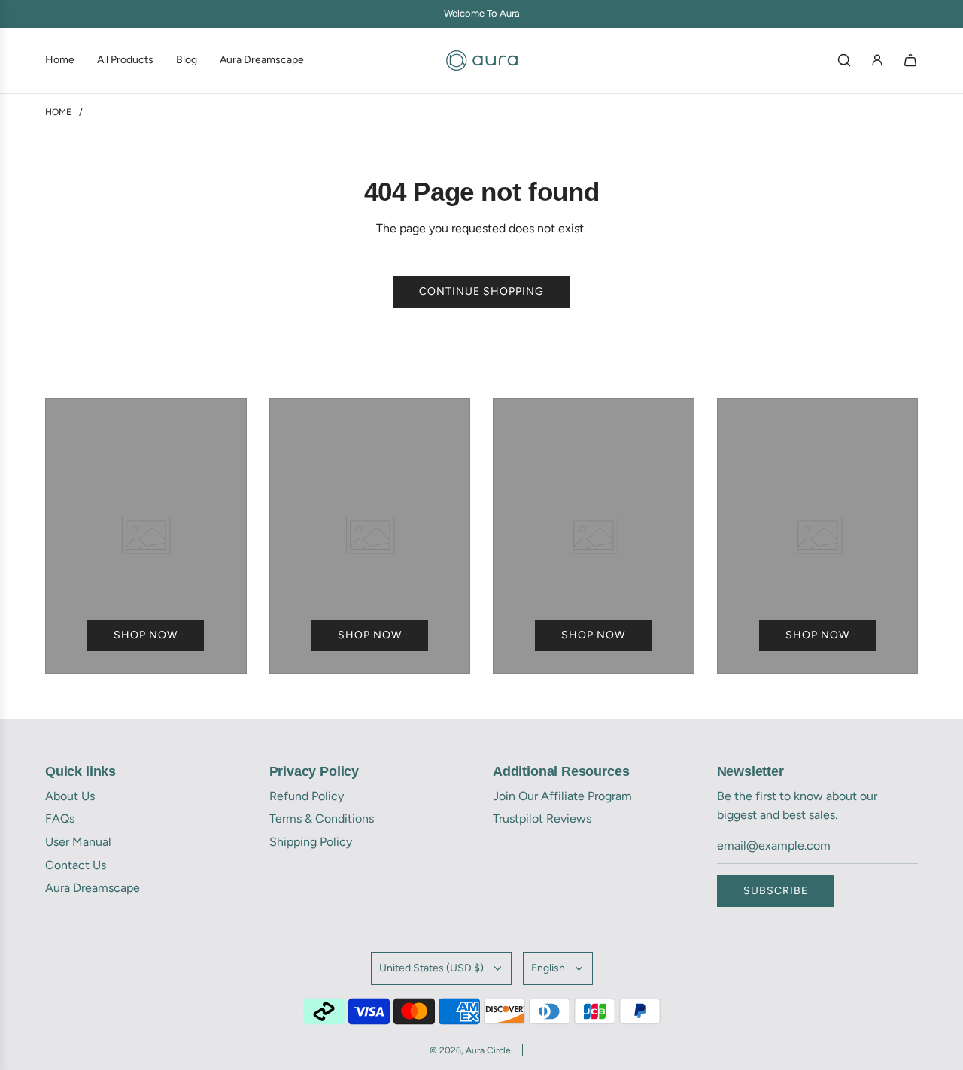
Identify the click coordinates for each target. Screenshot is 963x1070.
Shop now (146, 635)
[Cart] (910, 60)
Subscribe (775, 890)
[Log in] (877, 60)
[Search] (844, 60)
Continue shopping (481, 291)
